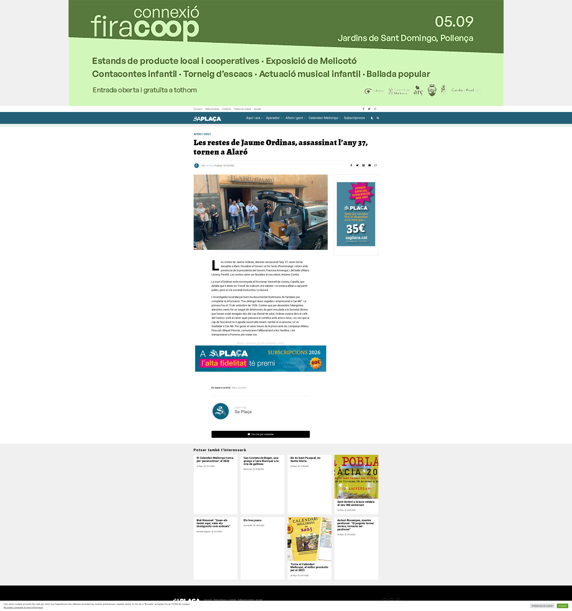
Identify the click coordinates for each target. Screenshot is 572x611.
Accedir (257, 109)
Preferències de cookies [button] (542, 606)
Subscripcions (354, 118)
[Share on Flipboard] (363, 165)
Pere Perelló (248, 525)
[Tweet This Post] (357, 165)
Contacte (226, 109)
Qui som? (198, 109)
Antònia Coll (248, 469)
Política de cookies (242, 109)
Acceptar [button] (562, 606)
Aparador (273, 118)
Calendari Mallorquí (323, 118)
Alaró (234, 388)
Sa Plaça (210, 165)
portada (242, 388)
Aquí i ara (253, 118)
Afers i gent (294, 118)
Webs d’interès (212, 109)
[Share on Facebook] (351, 165)
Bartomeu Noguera (203, 532)
